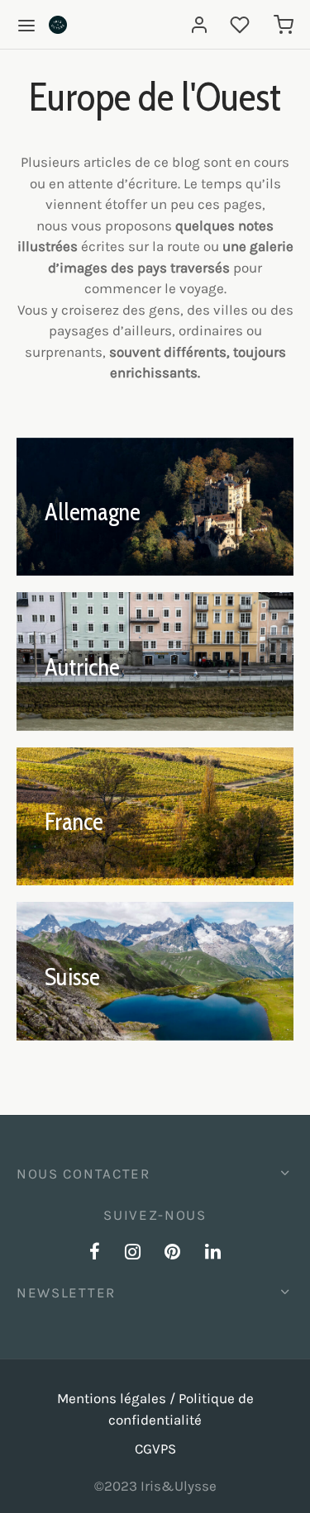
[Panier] (283, 25)
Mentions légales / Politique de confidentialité (155, 1409)
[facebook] (94, 1254)
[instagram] (133, 1254)
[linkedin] (213, 1254)
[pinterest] (173, 1254)
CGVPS (155, 1448)
